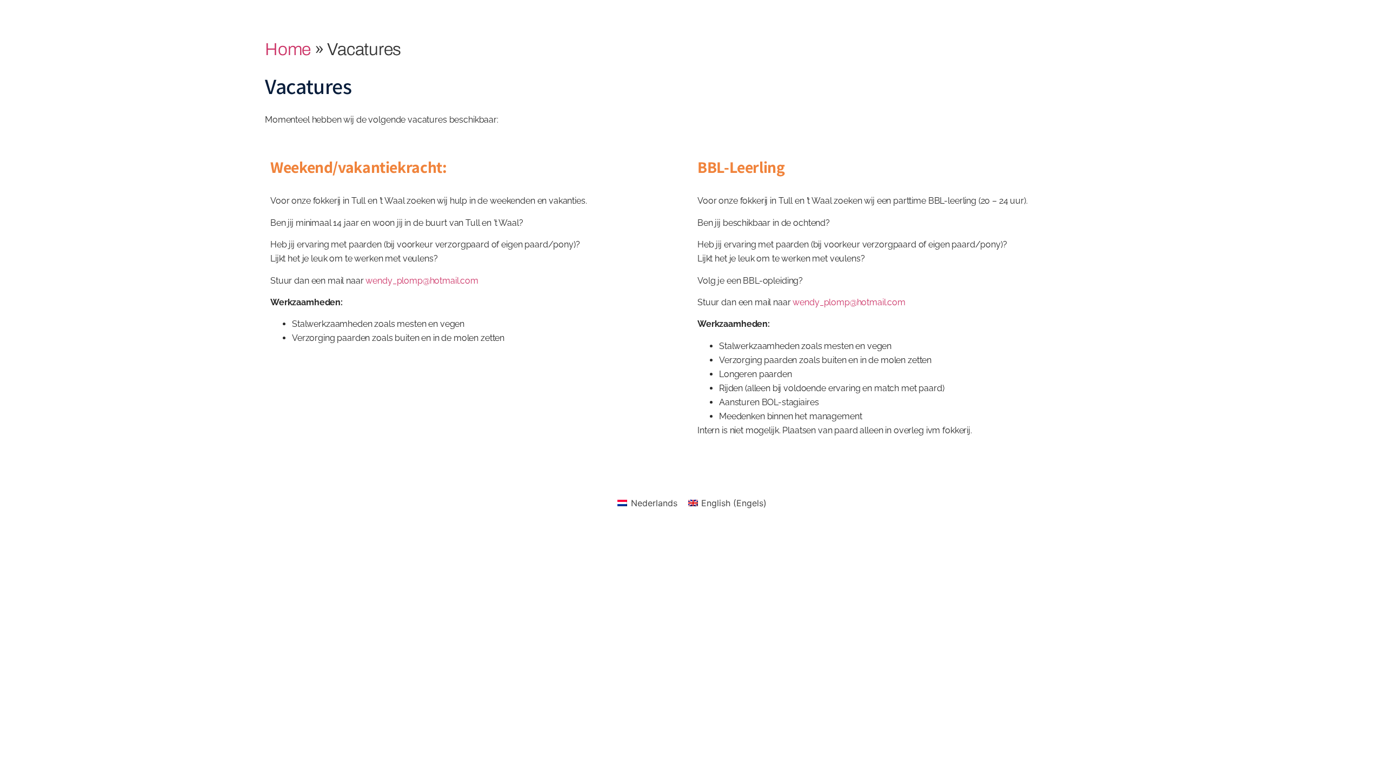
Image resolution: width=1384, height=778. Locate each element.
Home (288, 49)
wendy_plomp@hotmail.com (421, 281)
